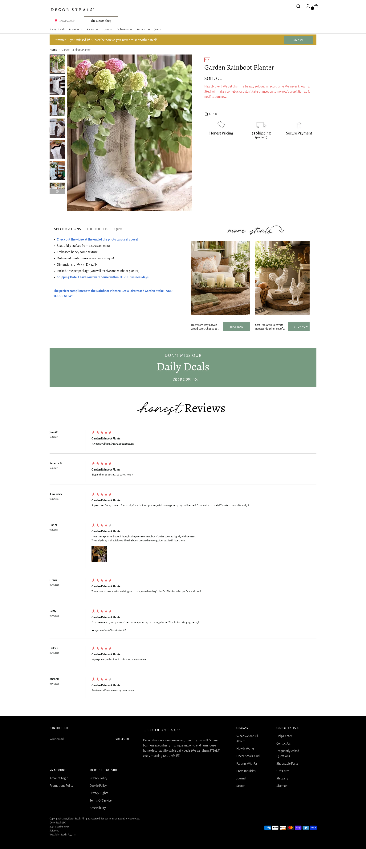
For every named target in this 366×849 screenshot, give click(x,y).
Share (213, 114)
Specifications (67, 229)
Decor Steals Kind (248, 756)
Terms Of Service (101, 800)
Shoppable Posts (287, 763)
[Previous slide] (196, 279)
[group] (183, 441)
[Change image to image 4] (57, 128)
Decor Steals (74, 818)
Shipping (282, 778)
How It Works (245, 748)
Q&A (118, 229)
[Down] (57, 191)
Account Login (59, 778)
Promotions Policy (61, 785)
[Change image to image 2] (57, 85)
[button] (99, 554)
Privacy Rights (99, 793)
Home (53, 49)
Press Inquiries (246, 771)
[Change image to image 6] (57, 170)
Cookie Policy (98, 785)
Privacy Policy (98, 778)
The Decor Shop (101, 20)
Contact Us (283, 743)
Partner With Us (247, 763)
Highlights (97, 229)
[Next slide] (304, 279)
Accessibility (98, 808)
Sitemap (281, 786)
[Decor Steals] (72, 9)
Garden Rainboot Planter (107, 438)
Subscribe (123, 739)
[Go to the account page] (306, 6)
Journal (241, 778)
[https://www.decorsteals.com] (183, 367)
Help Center (284, 736)
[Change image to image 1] (57, 64)
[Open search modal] (298, 6)
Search (240, 786)
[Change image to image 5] (57, 149)
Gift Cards (283, 771)
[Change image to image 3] (57, 106)
